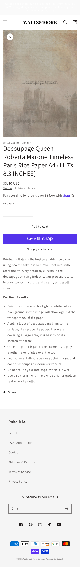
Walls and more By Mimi (34, 559)
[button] (5, 22)
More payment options (40, 248)
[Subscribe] (66, 508)
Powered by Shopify (55, 559)
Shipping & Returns (22, 462)
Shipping (7, 188)
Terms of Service (20, 472)
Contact (14, 452)
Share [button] (12, 392)
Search (13, 433)
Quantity (8, 203)
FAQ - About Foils (20, 443)
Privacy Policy (18, 481)
